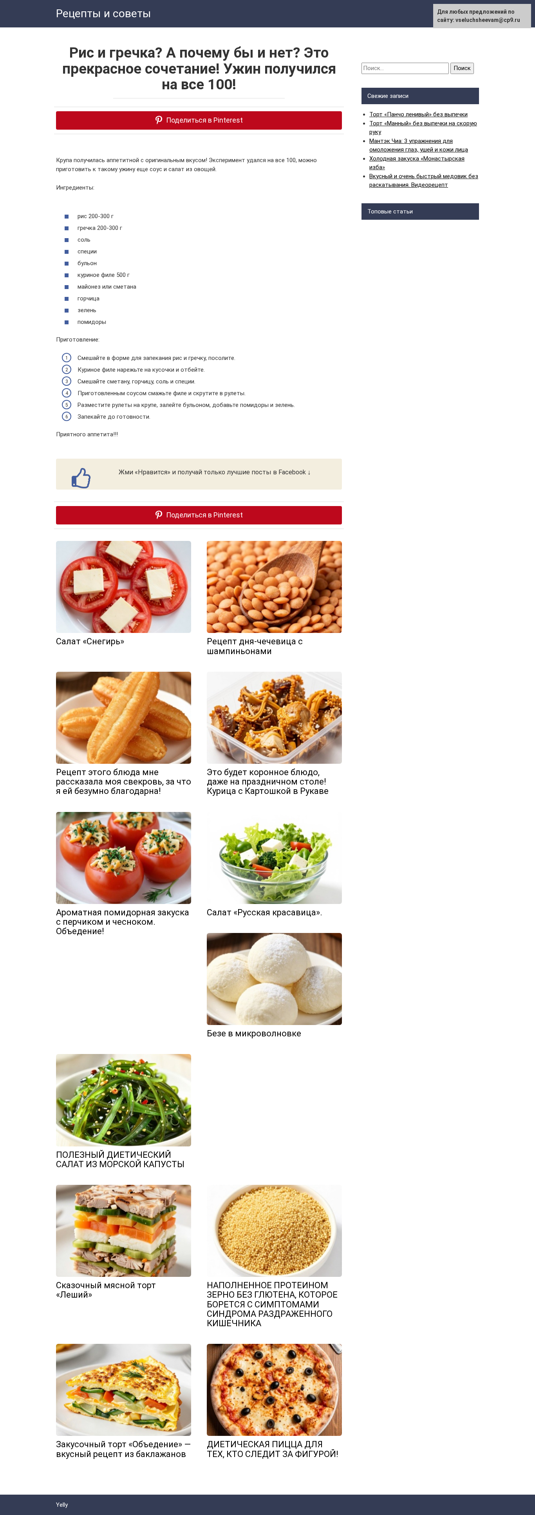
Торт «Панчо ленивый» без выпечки (418, 114)
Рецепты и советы (103, 13)
